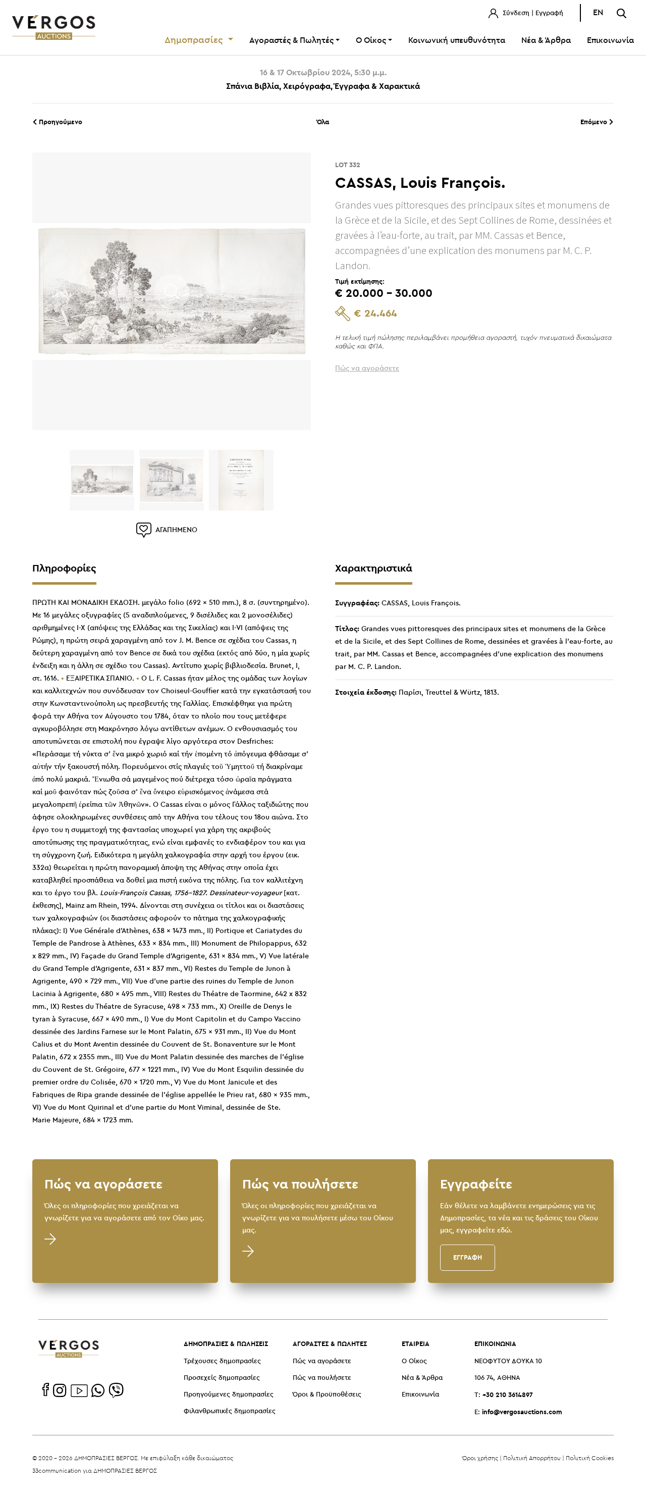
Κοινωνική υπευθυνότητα (456, 40)
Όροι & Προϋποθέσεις (327, 1394)
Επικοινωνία (610, 40)
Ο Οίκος (414, 1361)
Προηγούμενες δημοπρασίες (229, 1394)
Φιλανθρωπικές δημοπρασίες (230, 1411)
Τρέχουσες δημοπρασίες (222, 1361)
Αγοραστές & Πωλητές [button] (291, 40)
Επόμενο (594, 122)
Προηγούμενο (59, 122)
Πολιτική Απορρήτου (532, 1458)
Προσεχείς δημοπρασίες (222, 1378)
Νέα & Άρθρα (546, 40)
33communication (56, 1470)
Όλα (323, 122)
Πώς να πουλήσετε (322, 1378)
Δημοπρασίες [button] (195, 40)
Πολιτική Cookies (590, 1458)
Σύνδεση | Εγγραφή (532, 13)
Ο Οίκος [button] (371, 40)
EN (598, 13)
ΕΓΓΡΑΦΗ (467, 1257)
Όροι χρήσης (480, 1458)
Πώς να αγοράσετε (322, 1361)
